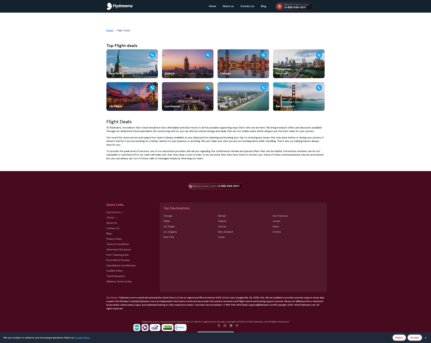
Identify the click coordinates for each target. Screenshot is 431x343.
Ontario (277, 231)
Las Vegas (169, 226)
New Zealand (225, 231)
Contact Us (112, 228)
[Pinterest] (231, 325)
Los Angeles (170, 231)
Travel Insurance (115, 276)
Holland (222, 221)
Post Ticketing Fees (117, 254)
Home (212, 6)
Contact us (247, 6)
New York (168, 237)
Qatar (276, 226)
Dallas (166, 221)
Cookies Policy (114, 270)
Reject (399, 337)
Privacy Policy (114, 238)
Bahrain (222, 215)
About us (228, 6)
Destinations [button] (113, 212)
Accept (415, 337)
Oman (221, 237)
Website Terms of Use (119, 281)
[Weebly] (237, 325)
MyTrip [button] (321, 6)
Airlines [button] (110, 217)
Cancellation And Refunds (121, 265)
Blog (263, 6)
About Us (111, 222)
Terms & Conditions (117, 244)
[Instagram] (225, 325)
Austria (222, 226)
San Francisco (280, 215)
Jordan (276, 221)
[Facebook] (219, 325)
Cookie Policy (82, 337)
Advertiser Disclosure (118, 249)
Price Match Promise (118, 260)
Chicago (168, 215)
